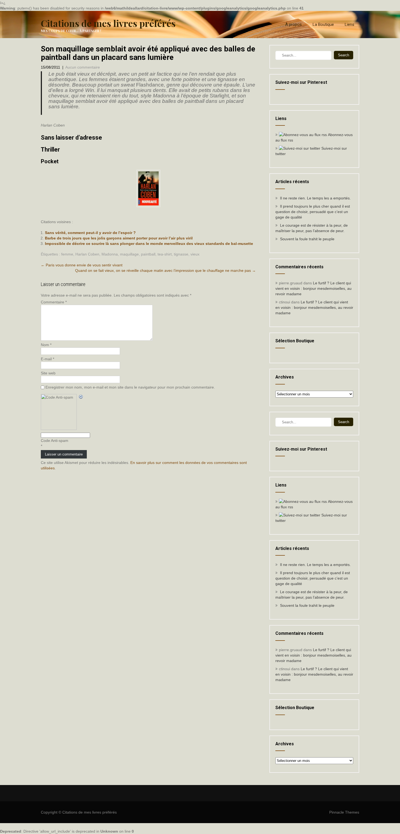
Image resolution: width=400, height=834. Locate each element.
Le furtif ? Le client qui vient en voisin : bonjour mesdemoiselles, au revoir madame (313, 288)
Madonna (109, 254)
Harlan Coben (87, 254)
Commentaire (54, 302)
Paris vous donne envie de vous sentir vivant (81, 265)
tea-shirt (165, 254)
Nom (46, 345)
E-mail (47, 359)
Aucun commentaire (82, 67)
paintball (148, 254)
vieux (194, 254)
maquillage (129, 254)
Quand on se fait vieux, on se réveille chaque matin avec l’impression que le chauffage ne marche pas (165, 270)
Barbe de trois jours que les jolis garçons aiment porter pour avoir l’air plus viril (119, 238)
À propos (293, 24)
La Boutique (323, 24)
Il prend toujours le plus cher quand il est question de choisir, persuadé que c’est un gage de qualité (312, 211)
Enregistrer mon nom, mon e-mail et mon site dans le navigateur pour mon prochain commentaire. (130, 387)
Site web (48, 373)
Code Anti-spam (54, 440)
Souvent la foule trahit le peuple (307, 239)
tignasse (181, 254)
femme (67, 254)
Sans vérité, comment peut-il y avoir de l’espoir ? (90, 232)
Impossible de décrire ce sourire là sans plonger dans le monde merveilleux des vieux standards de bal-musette (149, 243)
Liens (349, 24)
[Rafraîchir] (81, 397)
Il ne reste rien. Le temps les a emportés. (315, 198)
